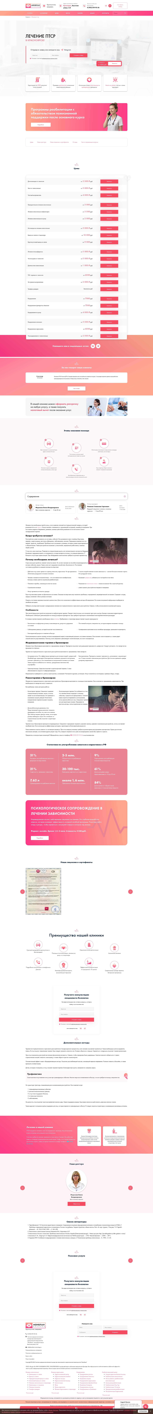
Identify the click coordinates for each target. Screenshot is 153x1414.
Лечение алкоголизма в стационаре (40, 1383)
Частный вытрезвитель (34, 195)
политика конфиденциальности (24, 1412)
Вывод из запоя (33, 1376)
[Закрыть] (150, 1411)
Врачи (68, 13)
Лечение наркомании (57, 1372)
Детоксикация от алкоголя (36, 181)
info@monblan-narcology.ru (34, 1347)
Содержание (33, 496)
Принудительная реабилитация (115, 1389)
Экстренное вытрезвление (35, 282)
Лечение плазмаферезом (35, 252)
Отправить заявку (78, 55)
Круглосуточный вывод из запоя (37, 242)
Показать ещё (29, 1393)
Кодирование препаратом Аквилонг (38, 305)
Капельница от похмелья (36, 1385)
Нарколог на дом (60, 1378)
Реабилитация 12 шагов (113, 1387)
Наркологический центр (62, 1374)
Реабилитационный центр (109, 1372)
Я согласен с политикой (44, 58)
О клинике (44, 13)
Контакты (105, 13)
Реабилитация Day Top (112, 1385)
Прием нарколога (60, 1387)
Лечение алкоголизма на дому (37, 218)
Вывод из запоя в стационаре (37, 235)
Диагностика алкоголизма (36, 265)
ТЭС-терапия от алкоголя (35, 275)
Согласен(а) (143, 1411)
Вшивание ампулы (85, 1378)
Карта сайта (29, 1356)
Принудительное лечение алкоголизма (39, 205)
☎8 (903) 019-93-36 (76, 735)
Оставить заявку (120, 5)
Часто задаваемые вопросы (89, 142)
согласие (127, 1410)
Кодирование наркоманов (35, 329)
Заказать (114, 63)
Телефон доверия (33, 289)
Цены (56, 13)
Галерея (80, 13)
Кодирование (32, 298)
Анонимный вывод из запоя (37, 1381)
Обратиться (76, 1204)
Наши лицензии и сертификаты (59, 142)
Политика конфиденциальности (34, 1353)
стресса (39, 527)
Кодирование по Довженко (88, 1389)
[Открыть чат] (109, 5)
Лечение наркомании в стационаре (65, 1389)
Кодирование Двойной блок (88, 1383)
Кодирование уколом (86, 1374)
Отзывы (75, 142)
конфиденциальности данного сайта (49, 58)
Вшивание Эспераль (86, 1385)
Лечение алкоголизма (32, 1372)
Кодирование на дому (34, 312)
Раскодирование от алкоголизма (38, 336)
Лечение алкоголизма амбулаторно (38, 212)
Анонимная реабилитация (113, 1383)
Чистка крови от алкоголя (35, 258)
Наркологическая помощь (62, 1381)
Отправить (115, 1332)
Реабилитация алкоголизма (114, 1376)
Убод (56, 1385)
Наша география (30, 1359)
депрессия (88, 577)
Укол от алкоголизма (34, 188)
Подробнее (41, 125)
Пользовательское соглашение (34, 1350)
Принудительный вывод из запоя (39, 1378)
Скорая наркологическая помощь (116, 1374)
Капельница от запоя (35, 1374)
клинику (57, 619)
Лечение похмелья (34, 1387)
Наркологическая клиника (62, 1376)
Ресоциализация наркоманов (114, 1391)
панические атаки (92, 583)
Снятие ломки (59, 1383)
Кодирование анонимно (35, 322)
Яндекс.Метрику (53, 1410)
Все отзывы (77, 388)
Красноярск (67, 5)
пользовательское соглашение (44, 1412)
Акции (92, 13)
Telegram (67, 50)
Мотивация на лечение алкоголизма (39, 228)
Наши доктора (41, 142)
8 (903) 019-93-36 (93, 7)
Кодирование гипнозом (87, 1376)
